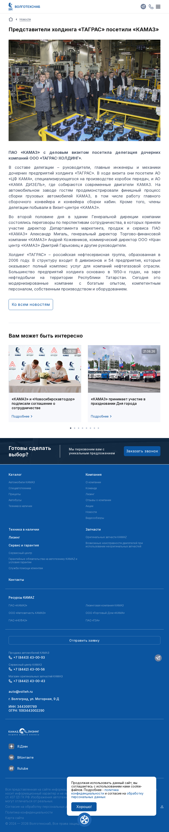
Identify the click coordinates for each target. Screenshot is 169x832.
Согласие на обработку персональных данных (40, 806)
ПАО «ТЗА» (92, 620)
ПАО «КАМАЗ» (18, 605)
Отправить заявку (84, 640)
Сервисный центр (20, 553)
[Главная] (11, 19)
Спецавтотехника (20, 488)
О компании (93, 482)
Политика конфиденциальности (29, 812)
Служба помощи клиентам (26, 568)
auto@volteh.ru (21, 691)
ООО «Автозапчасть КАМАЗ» (27, 613)
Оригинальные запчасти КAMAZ (106, 537)
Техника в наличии (20, 506)
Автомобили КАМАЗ (22, 482)
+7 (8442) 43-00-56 (29, 669)
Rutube (22, 768)
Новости (91, 512)
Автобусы (15, 500)
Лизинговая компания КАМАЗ (105, 605)
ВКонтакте (25, 757)
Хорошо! (84, 806)
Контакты (16, 579)
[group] (45, 383)
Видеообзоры (95, 518)
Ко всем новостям (31, 304)
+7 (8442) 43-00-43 (29, 681)
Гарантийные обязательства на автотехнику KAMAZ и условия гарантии (43, 560)
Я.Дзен (22, 746)
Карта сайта (14, 818)
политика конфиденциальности (95, 791)
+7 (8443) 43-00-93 (29, 657)
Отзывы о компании (98, 500)
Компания (94, 474)
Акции (89, 506)
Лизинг (90, 494)
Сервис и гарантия (24, 545)
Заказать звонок (142, 451)
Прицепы (15, 494)
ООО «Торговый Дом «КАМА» (105, 613)
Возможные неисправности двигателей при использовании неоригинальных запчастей (114, 544)
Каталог (15, 474)
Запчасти (93, 529)
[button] (70, 428)
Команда (91, 488)
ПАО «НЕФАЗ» (18, 620)
